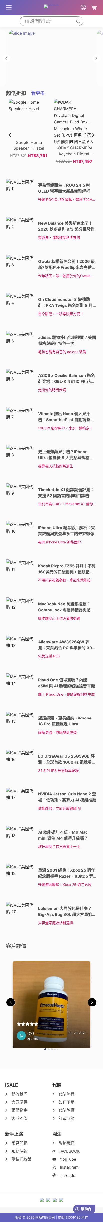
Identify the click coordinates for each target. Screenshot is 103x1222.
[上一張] (6, 58)
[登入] (83, 7)
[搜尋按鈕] (78, 21)
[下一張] (96, 58)
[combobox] (47, 21)
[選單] (9, 7)
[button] (93, 135)
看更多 (38, 93)
